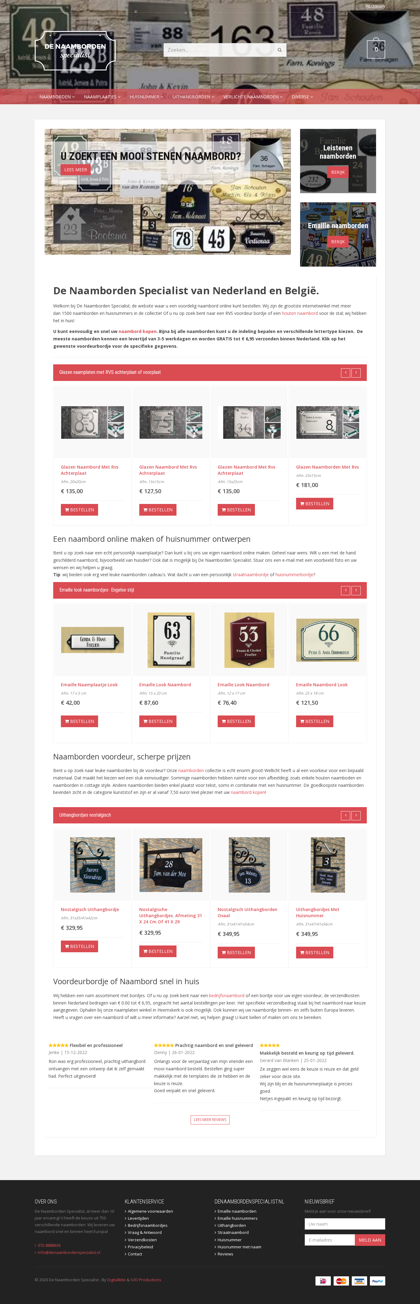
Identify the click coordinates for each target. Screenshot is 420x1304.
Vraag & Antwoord (145, 1232)
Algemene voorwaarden (150, 1211)
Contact (135, 1254)
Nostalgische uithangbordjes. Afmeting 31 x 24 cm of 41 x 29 (92, 915)
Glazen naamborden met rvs (249, 467)
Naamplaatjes (101, 97)
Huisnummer (145, 97)
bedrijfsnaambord (226, 995)
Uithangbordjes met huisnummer (239, 912)
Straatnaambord (233, 1232)
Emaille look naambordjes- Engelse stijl (96, 590)
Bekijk (338, 172)
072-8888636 (49, 1245)
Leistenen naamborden (338, 152)
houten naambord (300, 313)
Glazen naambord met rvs (325, 467)
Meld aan (370, 1240)
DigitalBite (116, 1279)
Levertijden (138, 1218)
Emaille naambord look (243, 685)
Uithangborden (192, 97)
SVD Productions (145, 1279)
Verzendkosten (142, 1240)
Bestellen (81, 510)
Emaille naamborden (338, 225)
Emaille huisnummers (238, 1218)
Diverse (301, 97)
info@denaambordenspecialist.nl (69, 1252)
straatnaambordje (251, 574)
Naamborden (55, 97)
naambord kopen (138, 331)
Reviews (225, 1254)
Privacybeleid (140, 1247)
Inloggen (375, 6)
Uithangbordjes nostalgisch (85, 815)
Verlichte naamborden (252, 97)
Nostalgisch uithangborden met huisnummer (326, 912)
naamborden (191, 770)
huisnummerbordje (294, 574)
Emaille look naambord (87, 685)
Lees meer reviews (210, 1119)
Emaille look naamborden (324, 685)
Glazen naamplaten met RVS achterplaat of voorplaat (110, 372)
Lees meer (75, 169)
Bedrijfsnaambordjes (148, 1225)
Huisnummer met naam (239, 1247)
